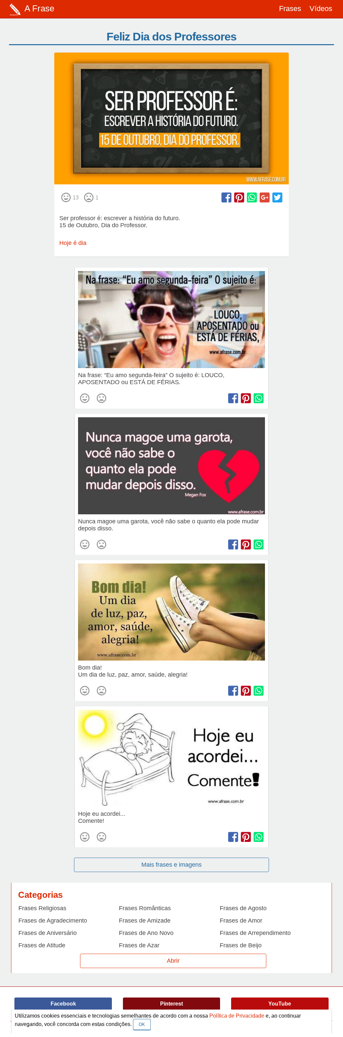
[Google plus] (264, 197)
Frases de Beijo (241, 945)
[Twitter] (277, 197)
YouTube (279, 1004)
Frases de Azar (139, 945)
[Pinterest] (239, 197)
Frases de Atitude (41, 945)
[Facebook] (226, 197)
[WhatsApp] (252, 197)
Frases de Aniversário (47, 933)
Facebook (63, 1004)
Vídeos (321, 8)
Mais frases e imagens (171, 864)
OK (142, 1024)
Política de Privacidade (236, 1016)
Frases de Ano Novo (146, 933)
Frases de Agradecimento (52, 920)
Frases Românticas (145, 908)
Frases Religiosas (42, 908)
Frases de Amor (241, 920)
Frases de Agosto (243, 908)
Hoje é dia (72, 243)
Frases (290, 8)
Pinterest (171, 1004)
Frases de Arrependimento (255, 933)
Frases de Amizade (144, 920)
